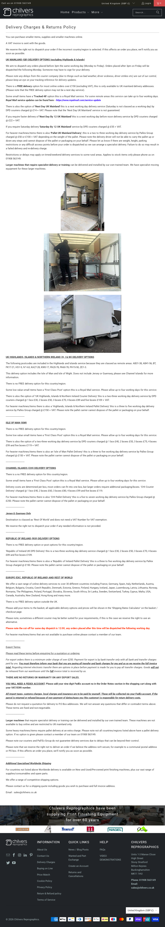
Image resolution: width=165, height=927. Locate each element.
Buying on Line (45, 868)
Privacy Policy (44, 887)
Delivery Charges (46, 862)
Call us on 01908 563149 (16, 3)
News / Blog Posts (78, 849)
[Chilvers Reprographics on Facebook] (13, 855)
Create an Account (78, 866)
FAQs (102, 849)
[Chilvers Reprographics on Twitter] (8, 863)
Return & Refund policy (49, 893)
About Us (42, 849)
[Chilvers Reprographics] (18, 12)
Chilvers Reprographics (26, 919)
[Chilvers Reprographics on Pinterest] (31, 855)
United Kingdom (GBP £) (116, 3)
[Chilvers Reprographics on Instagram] (19, 855)
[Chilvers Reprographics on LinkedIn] (25, 855)
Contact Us (43, 855)
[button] (80, 12)
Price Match (43, 874)
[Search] (158, 12)
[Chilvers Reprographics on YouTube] (13, 863)
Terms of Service (46, 899)
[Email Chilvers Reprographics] (8, 855)
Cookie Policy (44, 881)
